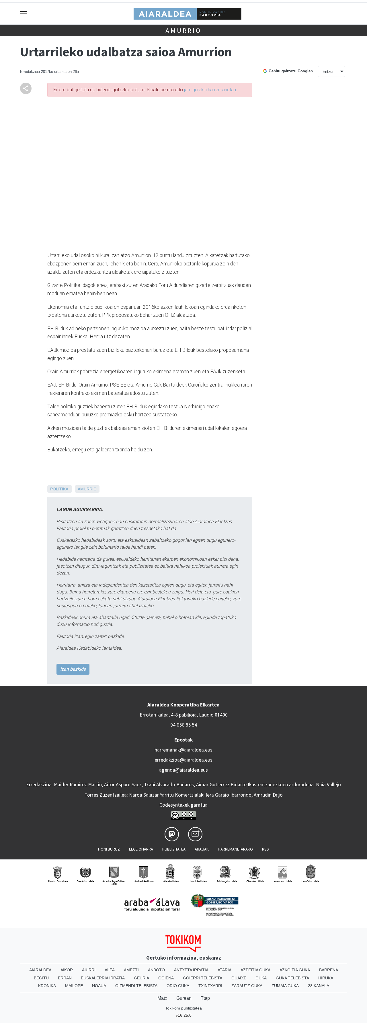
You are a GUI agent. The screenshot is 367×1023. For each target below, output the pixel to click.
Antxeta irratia (191, 970)
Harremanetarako (235, 849)
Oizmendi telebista (136, 985)
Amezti (131, 970)
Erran (65, 978)
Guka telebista (292, 978)
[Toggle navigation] (23, 14)
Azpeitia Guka (255, 970)
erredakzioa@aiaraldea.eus (183, 760)
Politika (59, 489)
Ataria (224, 970)
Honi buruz (109, 849)
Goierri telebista (202, 978)
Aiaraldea (40, 970)
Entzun (328, 71)
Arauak (202, 849)
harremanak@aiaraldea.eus (183, 750)
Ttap (205, 998)
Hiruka (325, 978)
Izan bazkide (73, 669)
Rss (265, 849)
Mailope (74, 985)
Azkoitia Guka (295, 970)
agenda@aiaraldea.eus (183, 770)
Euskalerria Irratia (103, 978)
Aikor (66, 970)
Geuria (141, 978)
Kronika (47, 985)
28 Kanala (318, 985)
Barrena (328, 970)
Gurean (184, 998)
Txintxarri (210, 985)
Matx (162, 998)
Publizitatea (174, 849)
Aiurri (88, 970)
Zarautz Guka (246, 985)
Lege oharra (141, 849)
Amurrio (183, 30)
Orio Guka (178, 985)
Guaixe (238, 978)
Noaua (99, 985)
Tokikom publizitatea (183, 1008)
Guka (261, 978)
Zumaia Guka (285, 985)
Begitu (41, 978)
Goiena (166, 978)
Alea (110, 970)
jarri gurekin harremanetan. (210, 89)
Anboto (156, 970)
